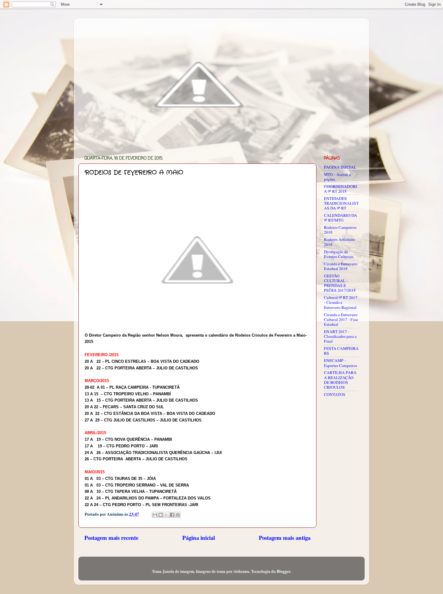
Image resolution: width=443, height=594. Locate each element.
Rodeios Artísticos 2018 (339, 242)
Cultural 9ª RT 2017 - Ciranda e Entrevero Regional (340, 302)
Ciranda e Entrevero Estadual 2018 (340, 266)
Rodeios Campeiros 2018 (340, 230)
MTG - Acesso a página (337, 177)
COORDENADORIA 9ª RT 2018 (340, 189)
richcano (241, 571)
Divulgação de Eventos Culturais (338, 254)
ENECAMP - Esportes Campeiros (340, 363)
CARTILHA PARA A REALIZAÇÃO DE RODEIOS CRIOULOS (340, 380)
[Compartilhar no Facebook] (172, 515)
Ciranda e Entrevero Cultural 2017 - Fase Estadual (341, 319)
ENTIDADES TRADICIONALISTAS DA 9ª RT (341, 203)
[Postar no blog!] (161, 515)
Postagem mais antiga (284, 537)
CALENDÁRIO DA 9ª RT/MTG (340, 218)
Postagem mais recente (111, 537)
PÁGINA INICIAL (340, 167)
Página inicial (198, 537)
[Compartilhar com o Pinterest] (178, 515)
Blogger (283, 571)
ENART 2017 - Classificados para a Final (340, 336)
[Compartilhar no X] (166, 515)
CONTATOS (334, 394)
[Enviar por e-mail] (155, 515)
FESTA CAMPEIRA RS (341, 351)
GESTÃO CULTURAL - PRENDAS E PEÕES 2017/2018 (340, 283)
